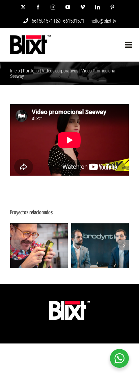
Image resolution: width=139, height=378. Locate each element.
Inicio (15, 70)
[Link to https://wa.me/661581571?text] (58, 20)
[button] (15, 245)
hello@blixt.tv (103, 21)
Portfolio (31, 70)
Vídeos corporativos (60, 70)
